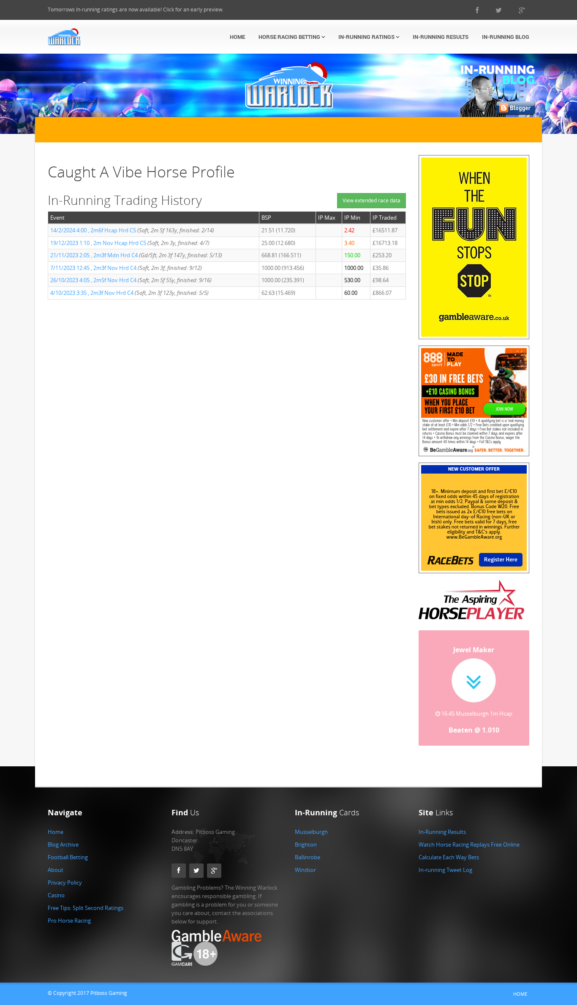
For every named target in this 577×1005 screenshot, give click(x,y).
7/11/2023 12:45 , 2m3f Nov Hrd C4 (93, 268)
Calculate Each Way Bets (449, 857)
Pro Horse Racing (69, 920)
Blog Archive (63, 844)
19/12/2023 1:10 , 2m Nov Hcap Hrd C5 (98, 243)
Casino (56, 895)
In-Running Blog (505, 37)
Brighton (306, 844)
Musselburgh (311, 832)
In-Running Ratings (367, 37)
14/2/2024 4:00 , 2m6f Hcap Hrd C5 (93, 230)
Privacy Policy (65, 882)
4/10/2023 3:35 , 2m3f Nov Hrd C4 (91, 293)
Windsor (305, 870)
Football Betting (68, 857)
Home (237, 37)
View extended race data (371, 200)
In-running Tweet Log (445, 870)
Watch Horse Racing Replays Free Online (469, 844)
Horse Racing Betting (290, 37)
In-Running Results (440, 37)
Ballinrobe (307, 857)
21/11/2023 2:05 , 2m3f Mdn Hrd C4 (94, 255)
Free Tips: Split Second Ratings (85, 908)
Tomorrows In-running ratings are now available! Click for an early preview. (135, 9)
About (55, 870)
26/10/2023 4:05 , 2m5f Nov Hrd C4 (93, 280)
